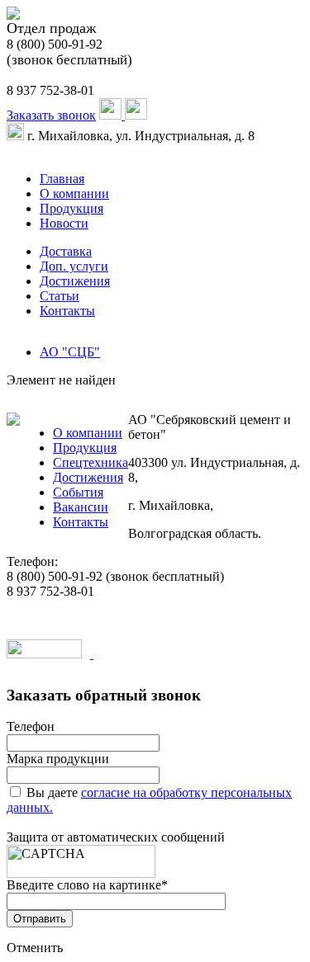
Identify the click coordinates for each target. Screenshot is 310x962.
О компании (74, 193)
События (78, 492)
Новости (64, 223)
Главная (62, 179)
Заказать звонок (51, 115)
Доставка (66, 251)
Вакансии (80, 507)
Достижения (75, 281)
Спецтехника (90, 462)
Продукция (71, 208)
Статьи (59, 296)
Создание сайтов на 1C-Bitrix (175, 654)
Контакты (67, 311)
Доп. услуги (74, 266)
